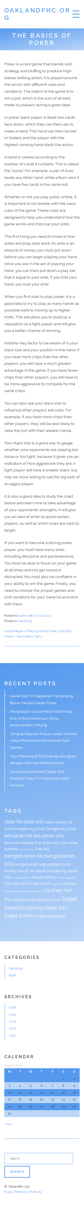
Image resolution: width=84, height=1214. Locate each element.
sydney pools (23, 899)
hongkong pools (30, 828)
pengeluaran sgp (30, 864)
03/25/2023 (42, 615)
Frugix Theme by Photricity (23, 1192)
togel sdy (55, 907)
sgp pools (57, 884)
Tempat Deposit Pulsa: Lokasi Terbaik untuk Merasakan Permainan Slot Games (43, 740)
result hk (26, 870)
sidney (70, 883)
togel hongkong (23, 907)
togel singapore (50, 916)
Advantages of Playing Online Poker (32, 631)
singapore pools (13, 891)
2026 (12, 1007)
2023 (12, 1028)
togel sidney (19, 915)
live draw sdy (47, 842)
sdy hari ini (22, 883)
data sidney (56, 822)
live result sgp (26, 849)
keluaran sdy (48, 835)
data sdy (33, 822)
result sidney (44, 877)
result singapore (66, 877)
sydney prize (49, 899)
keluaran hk (18, 835)
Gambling (25, 621)
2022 (12, 1035)
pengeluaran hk (23, 856)
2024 (12, 1021)
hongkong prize (61, 828)
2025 (12, 1014)
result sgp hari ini (21, 877)
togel (69, 899)
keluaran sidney (19, 842)
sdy (7, 883)
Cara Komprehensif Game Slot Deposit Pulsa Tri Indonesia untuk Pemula (40, 778)
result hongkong (50, 870)
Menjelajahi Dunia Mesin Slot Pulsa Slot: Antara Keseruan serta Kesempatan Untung (41, 718)
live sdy (42, 848)
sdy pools (42, 883)
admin (23, 615)
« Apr (8, 1124)
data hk (13, 822)
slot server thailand (33, 891)
